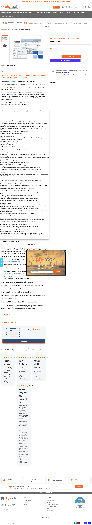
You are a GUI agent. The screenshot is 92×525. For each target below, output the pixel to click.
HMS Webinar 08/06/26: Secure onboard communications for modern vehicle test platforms (46, 1)
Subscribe (78, 486)
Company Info (27, 500)
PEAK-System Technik (54, 36)
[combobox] (44, 7)
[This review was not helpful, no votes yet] (11, 383)
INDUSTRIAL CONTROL (65, 12)
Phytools (6, 523)
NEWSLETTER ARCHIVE (46, 492)
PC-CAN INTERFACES (17, 12)
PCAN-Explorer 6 (5, 92)
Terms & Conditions (51, 506)
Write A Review (23, 341)
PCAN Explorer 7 (12, 81)
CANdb (4, 271)
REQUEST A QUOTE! (46, 26)
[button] (17, 111)
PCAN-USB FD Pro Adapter (13, 261)
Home (2, 29)
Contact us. (53, 84)
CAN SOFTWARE (39, 12)
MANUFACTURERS (5, 12)
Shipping (49, 502)
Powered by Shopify (13, 523)
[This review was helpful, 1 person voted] (24, 462)
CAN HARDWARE (29, 12)
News (25, 504)
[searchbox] (7, 349)
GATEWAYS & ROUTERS (51, 12)
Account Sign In (50, 500)
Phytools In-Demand (7, 16)
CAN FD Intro (50, 512)
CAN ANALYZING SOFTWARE (11, 29)
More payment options (65, 63)
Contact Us (26, 502)
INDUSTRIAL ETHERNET (79, 12)
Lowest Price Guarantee (52, 504)
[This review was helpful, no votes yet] (9, 383)
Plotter (4, 273)
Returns (48, 508)
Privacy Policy (50, 510)
